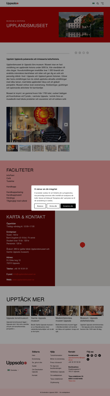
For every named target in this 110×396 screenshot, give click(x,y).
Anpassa (40, 206)
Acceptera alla (68, 206)
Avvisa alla (53, 206)
